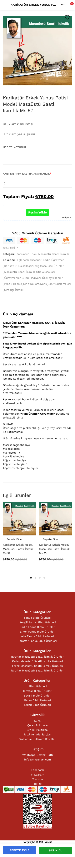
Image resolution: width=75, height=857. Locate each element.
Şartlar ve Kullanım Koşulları (37, 739)
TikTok (38, 783)
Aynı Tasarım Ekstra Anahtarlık (27, 173)
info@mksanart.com (37, 759)
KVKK (37, 720)
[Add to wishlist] (67, 17)
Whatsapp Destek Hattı (37, 754)
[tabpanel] (19, 536)
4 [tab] (44, 578)
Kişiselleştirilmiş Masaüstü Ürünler (41, 265)
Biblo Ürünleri (37, 686)
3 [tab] (40, 578)
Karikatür (10, 265)
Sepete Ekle (19, 850)
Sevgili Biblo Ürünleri (37, 695)
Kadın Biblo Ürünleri (37, 700)
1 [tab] (31, 578)
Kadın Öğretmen (53, 259)
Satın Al (55, 850)
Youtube (37, 779)
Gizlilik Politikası (37, 729)
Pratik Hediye (13, 283)
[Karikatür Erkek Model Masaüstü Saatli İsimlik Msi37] (19, 518)
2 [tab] (35, 578)
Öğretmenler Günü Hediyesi (22, 277)
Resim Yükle (37, 212)
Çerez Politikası (37, 725)
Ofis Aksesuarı (45, 271)
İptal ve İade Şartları (37, 734)
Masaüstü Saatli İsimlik (19, 271)
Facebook (37, 769)
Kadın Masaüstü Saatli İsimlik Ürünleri (37, 661)
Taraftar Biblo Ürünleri (37, 690)
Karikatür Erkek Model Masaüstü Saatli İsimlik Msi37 (18, 549)
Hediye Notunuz (15, 147)
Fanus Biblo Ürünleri (37, 617)
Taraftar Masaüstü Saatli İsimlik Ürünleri (37, 656)
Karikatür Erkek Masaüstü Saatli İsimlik (43, 253)
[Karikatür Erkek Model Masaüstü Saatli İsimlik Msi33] (55, 518)
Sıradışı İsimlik (13, 289)
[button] (69, 5)
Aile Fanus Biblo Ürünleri (37, 636)
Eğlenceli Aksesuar (29, 259)
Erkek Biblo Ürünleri (37, 704)
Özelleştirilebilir (52, 277)
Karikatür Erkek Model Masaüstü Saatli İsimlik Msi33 (54, 549)
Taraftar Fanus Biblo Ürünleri (37, 640)
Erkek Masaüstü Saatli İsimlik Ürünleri (37, 665)
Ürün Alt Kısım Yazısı (18, 124)
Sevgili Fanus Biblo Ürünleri (37, 622)
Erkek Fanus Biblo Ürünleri (37, 631)
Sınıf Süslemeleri (59, 283)
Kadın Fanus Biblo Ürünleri (37, 626)
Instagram (37, 774)
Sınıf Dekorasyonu (35, 283)
